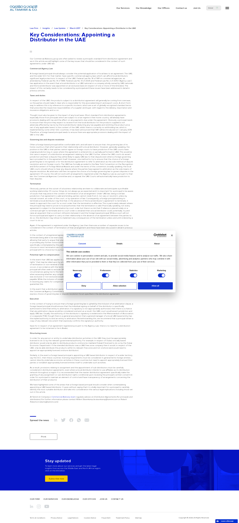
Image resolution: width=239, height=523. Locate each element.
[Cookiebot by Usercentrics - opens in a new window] (155, 235)
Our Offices (164, 7)
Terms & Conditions (37, 518)
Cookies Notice (90, 518)
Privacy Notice (56, 518)
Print (43, 436)
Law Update (59, 28)
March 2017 (75, 28)
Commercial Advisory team (63, 397)
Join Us (197, 7)
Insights (46, 28)
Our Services (123, 7)
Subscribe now (56, 478)
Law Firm (34, 28)
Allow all (155, 286)
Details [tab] (120, 244)
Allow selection (119, 286)
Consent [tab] (82, 244)
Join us (103, 499)
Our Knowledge (143, 7)
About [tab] (157, 244)
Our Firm (35, 499)
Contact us (181, 7)
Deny (84, 286)
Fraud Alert (106, 518)
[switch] (105, 275)
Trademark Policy (123, 518)
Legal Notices (73, 518)
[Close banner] (172, 235)
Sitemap (138, 518)
